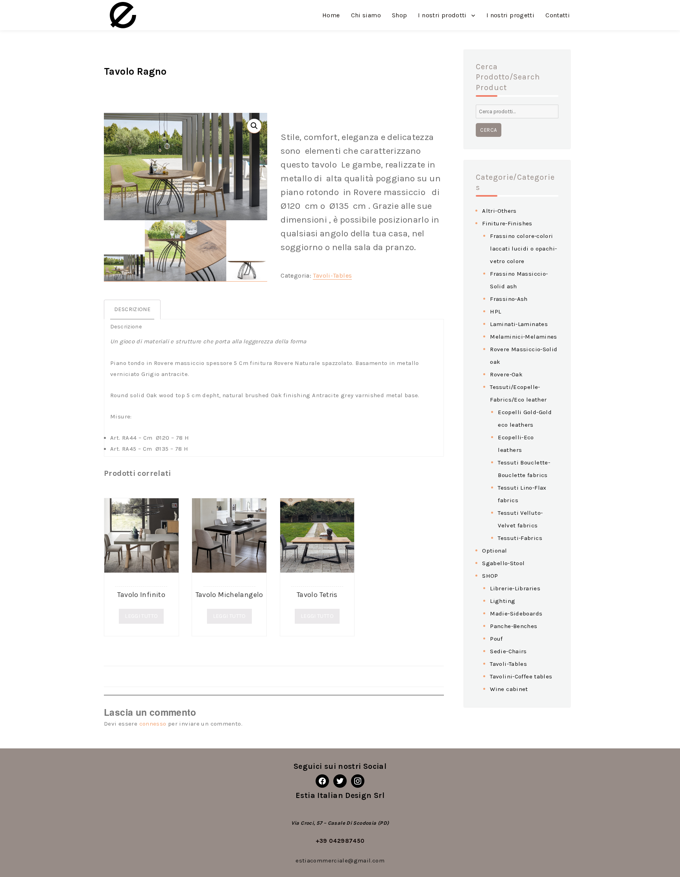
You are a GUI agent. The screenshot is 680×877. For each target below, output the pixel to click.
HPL (495, 311)
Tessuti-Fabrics (520, 538)
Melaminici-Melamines (523, 336)
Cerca (488, 130)
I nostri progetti (510, 15)
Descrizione (132, 309)
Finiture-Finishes (507, 223)
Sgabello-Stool (503, 563)
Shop (399, 15)
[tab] (132, 309)
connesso (152, 723)
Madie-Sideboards (516, 613)
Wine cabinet (509, 689)
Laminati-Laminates (519, 324)
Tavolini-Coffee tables (521, 676)
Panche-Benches (513, 626)
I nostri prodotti (442, 15)
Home (331, 15)
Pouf (496, 638)
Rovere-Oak (506, 374)
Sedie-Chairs (508, 651)
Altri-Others (499, 210)
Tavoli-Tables (332, 275)
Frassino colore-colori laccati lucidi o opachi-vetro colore (523, 248)
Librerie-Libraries (515, 588)
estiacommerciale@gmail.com (340, 860)
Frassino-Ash (509, 298)
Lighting (502, 600)
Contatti (557, 15)
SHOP (490, 575)
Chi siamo (366, 15)
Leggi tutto (141, 616)
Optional (494, 550)
